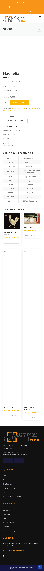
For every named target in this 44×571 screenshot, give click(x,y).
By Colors (6, 514)
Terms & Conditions (10, 488)
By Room (6, 510)
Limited (37, 108)
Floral (23, 108)
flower (32, 108)
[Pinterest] (21, 12)
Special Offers (8, 522)
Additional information (15, 121)
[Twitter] (13, 12)
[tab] (10, 117)
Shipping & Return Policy (12, 496)
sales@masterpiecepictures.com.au (22, 7)
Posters (6, 526)
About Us (6, 480)
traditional (7, 111)
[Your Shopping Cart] (39, 30)
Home (5, 476)
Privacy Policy (8, 492)
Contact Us (7, 484)
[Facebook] (16, 12)
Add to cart (19, 102)
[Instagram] (27, 12)
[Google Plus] (24, 12)
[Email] (30, 12)
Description (10, 117)
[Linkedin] (19, 12)
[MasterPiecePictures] (14, 19)
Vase (13, 111)
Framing (6, 518)
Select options (11, 242)
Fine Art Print (16, 108)
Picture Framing (9, 531)
